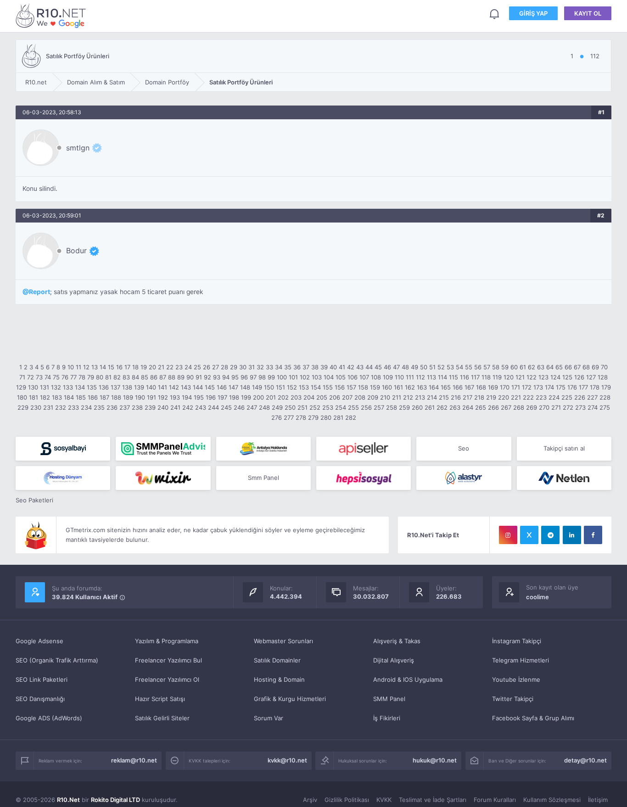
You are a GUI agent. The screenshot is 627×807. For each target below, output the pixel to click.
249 (277, 407)
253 (327, 407)
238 (137, 407)
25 (197, 367)
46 (387, 367)
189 (128, 397)
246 (239, 407)
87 (162, 377)
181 (33, 397)
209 (372, 397)
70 (604, 367)
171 (515, 387)
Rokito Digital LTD (115, 799)
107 (364, 377)
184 (69, 397)
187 (104, 397)
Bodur (76, 250)
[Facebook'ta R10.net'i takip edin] (593, 535)
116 (464, 377)
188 (116, 397)
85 (144, 377)
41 (342, 367)
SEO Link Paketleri (41, 679)
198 (234, 397)
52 (441, 367)
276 (276, 417)
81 (108, 377)
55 (468, 367)
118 (486, 377)
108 (376, 377)
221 (516, 397)
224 (554, 397)
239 (150, 407)
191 (151, 397)
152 (292, 387)
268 (518, 407)
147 (233, 387)
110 (399, 377)
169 (493, 387)
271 (556, 407)
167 (469, 387)
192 (163, 397)
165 (446, 387)
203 (296, 397)
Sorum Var (268, 718)
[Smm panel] (163, 449)
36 (297, 367)
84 (135, 377)
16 (119, 367)
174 (549, 387)
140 (151, 387)
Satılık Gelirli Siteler (162, 718)
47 (396, 367)
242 (187, 407)
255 (353, 407)
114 (442, 377)
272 (568, 407)
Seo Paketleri (34, 500)
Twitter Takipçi (512, 698)
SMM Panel (389, 698)
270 (544, 407)
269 (531, 407)
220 (503, 397)
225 (566, 397)
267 (506, 407)
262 (442, 407)
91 (199, 377)
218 (479, 397)
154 (316, 387)
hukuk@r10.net (435, 760)
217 (467, 397)
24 (188, 367)
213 (420, 397)
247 (251, 407)
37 (305, 367)
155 (328, 387)
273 (580, 407)
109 (388, 377)
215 (444, 397)
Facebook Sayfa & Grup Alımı (533, 718)
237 (124, 407)
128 (603, 377)
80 (99, 377)
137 (115, 387)
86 (153, 377)
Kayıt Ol (587, 13)
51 (432, 367)
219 (491, 397)
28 (224, 367)
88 (171, 377)
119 (497, 377)
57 (486, 367)
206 (334, 397)
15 (111, 367)
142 (174, 387)
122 (531, 377)
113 (431, 377)
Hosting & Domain (279, 679)
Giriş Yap (533, 13)
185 (81, 397)
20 (152, 367)
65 (559, 367)
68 (586, 367)
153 (304, 387)
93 (216, 377)
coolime (537, 597)
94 (226, 377)
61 (523, 367)
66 (568, 367)
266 (493, 407)
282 (350, 417)
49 (414, 367)
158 (363, 387)
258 (391, 407)
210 (385, 397)
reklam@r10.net (134, 760)
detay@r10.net (585, 760)
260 (417, 407)
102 (305, 377)
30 (242, 367)
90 (190, 377)
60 (514, 367)
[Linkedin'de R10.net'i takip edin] (572, 535)
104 (329, 377)
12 (86, 367)
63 (540, 367)
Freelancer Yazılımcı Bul (168, 660)
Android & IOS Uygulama (407, 679)
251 (302, 407)
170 (504, 387)
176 (572, 387)
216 (456, 397)
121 (520, 377)
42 (350, 367)
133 (68, 387)
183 (57, 397)
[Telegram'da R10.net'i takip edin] (550, 535)
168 (481, 387)
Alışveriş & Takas (396, 641)
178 (594, 387)
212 (408, 397)
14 (103, 367)
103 (317, 377)
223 (541, 397)
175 (560, 387)
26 (206, 367)
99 (271, 377)
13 (94, 367)
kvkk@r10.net (287, 760)
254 (340, 407)
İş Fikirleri (386, 718)
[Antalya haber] (263, 449)
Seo (463, 448)
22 (170, 367)
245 (226, 407)
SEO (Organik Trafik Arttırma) (57, 660)
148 (245, 387)
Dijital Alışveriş (393, 660)
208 (359, 397)
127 (591, 377)
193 (175, 397)
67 (577, 367)
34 (278, 367)
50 (423, 367)
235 (99, 407)
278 (301, 417)
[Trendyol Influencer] (163, 478)
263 (454, 407)
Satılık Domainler (277, 660)
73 (39, 377)
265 (480, 407)
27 (215, 367)
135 (92, 387)
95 (235, 377)
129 (21, 387)
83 (126, 377)
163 (422, 387)
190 (140, 397)
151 (280, 387)
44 (369, 367)
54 (459, 367)
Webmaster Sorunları (283, 641)
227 (592, 397)
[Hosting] (63, 478)
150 (269, 387)
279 (313, 417)
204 (308, 397)
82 (117, 377)
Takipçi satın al (564, 448)
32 (260, 367)
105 (341, 377)
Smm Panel (263, 477)
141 (162, 387)
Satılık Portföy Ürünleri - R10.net (52, 15)
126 (579, 377)
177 (583, 387)
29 (233, 367)
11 (78, 367)
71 (22, 377)
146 (222, 387)
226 (579, 397)
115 (453, 377)
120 (509, 377)
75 (56, 377)
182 (45, 397)
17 (127, 367)
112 (420, 377)
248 (264, 407)
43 (360, 367)
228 (604, 397)
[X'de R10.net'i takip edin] (529, 535)
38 (315, 367)
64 (550, 367)
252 (314, 407)
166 (458, 387)
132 (56, 387)
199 (246, 397)
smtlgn (78, 147)
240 (162, 407)
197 (222, 397)
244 (213, 407)
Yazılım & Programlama (166, 641)
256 (366, 407)
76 (65, 377)
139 (139, 387)
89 (181, 377)
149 (257, 387)
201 (271, 397)
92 (207, 377)
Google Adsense (39, 641)
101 (293, 377)
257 (379, 407)
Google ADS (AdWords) (49, 718)
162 (410, 387)
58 (495, 367)
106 (352, 377)
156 (340, 387)
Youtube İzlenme (516, 679)
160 (387, 387)
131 (44, 387)
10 (70, 367)
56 (477, 367)
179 (606, 387)
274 (593, 407)
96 (244, 377)
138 (127, 387)
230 (35, 407)
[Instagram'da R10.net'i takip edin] (508, 535)
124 (555, 377)
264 (467, 407)
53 (450, 367)
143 (186, 387)
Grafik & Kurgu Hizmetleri (290, 698)
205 (321, 397)
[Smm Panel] (63, 449)
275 (604, 407)
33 (269, 367)
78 (81, 377)
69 (595, 367)
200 (258, 397)
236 (112, 407)
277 (289, 417)
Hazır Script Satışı (160, 698)
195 (199, 397)
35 (287, 367)
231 (48, 407)
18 (135, 367)
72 (30, 377)
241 (175, 407)
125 (567, 377)
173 (538, 387)
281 (338, 417)
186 (93, 397)
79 (90, 377)
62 (531, 367)
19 (143, 367)
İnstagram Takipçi (516, 641)
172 (527, 387)
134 (80, 387)
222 (528, 397)
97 (253, 377)
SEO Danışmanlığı (40, 698)
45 (378, 367)
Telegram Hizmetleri (520, 660)
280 (325, 417)
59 (505, 367)
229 (22, 407)
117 (475, 377)
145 (210, 387)
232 (60, 407)
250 (290, 407)
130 (33, 387)
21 (161, 367)
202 (283, 397)
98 (262, 377)
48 (405, 367)
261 (430, 407)
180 (22, 397)
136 (104, 387)
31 (251, 367)
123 (543, 377)
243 (200, 407)
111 (410, 377)
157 (351, 387)
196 (211, 397)
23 (179, 367)
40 (333, 367)
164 (434, 387)
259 (404, 407)
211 (396, 397)
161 (398, 387)
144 (198, 387)
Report (39, 291)
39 (324, 367)
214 (432, 397)
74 (48, 377)
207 (347, 397)
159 (375, 387)
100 (282, 377)
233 (73, 407)
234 (86, 407)
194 (187, 397)
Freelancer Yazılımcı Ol (167, 679)
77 (73, 377)
